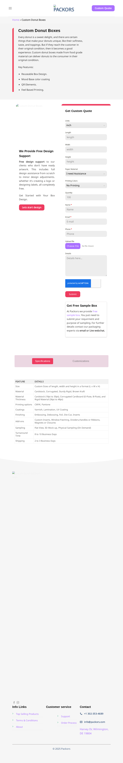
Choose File (73, 246)
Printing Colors (71, 181)
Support (65, 716)
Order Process (69, 722)
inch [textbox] (68, 125)
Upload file (69, 241)
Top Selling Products (27, 714)
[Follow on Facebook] (14, 702)
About (19, 726)
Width (67, 144)
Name (68, 205)
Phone (68, 229)
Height (68, 157)
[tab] (42, 361)
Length (68, 132)
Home (15, 19)
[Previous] (19, 125)
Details (68, 253)
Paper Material (71, 169)
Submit (73, 294)
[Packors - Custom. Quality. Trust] (64, 8)
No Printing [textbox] (73, 185)
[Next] (54, 125)
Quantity (68, 192)
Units (67, 120)
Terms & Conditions (27, 720)
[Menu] (10, 8)
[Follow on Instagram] (18, 702)
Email (68, 217)
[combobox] (86, 125)
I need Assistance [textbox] (76, 173)
